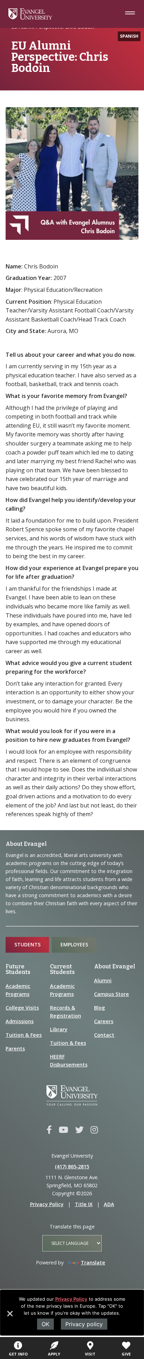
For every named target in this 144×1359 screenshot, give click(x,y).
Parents (15, 1048)
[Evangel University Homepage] (30, 17)
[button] (9, 1316)
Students (27, 944)
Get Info (18, 1354)
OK (45, 1324)
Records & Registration (65, 1011)
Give (126, 1354)
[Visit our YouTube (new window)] (63, 1130)
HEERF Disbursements (68, 1060)
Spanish (129, 36)
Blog (99, 1007)
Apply (54, 1354)
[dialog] (72, 1313)
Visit (90, 1354)
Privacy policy (84, 1324)
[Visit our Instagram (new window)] (94, 1130)
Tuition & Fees (24, 1035)
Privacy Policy (71, 1299)
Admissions (20, 1021)
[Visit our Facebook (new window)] (49, 1130)
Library (58, 1029)
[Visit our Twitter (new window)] (79, 1130)
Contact (104, 1035)
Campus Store (111, 994)
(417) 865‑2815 (72, 1166)
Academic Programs (18, 990)
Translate (93, 1262)
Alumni (102, 980)
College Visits (22, 1007)
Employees (74, 944)
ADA (109, 1204)
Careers (103, 1021)
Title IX (84, 1204)
